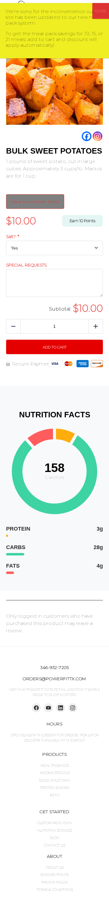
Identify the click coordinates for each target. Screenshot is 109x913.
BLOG (54, 838)
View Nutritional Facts (35, 201)
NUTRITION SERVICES (54, 830)
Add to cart (55, 347)
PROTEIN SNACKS (54, 788)
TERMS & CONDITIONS (54, 890)
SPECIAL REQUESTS (26, 265)
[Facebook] (86, 136)
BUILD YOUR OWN (54, 780)
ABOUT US (55, 867)
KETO (54, 795)
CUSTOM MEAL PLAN (54, 823)
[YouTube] (48, 707)
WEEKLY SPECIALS (55, 773)
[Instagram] (97, 136)
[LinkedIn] (60, 707)
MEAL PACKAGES (55, 765)
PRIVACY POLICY (54, 882)
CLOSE (101, 10)
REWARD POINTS (54, 875)
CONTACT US (54, 845)
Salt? (12, 236)
